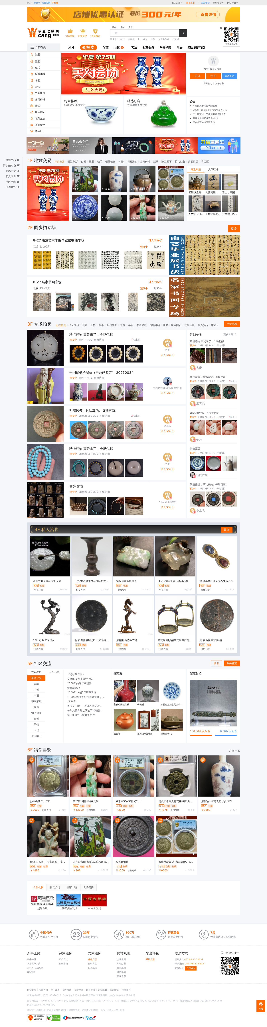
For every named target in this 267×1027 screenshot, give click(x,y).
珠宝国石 (166, 161)
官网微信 (126, 990)
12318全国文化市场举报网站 (129, 1000)
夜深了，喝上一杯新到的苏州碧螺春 (87, 705)
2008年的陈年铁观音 (79, 683)
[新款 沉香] (45, 500)
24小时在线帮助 (35, 967)
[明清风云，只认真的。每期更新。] (45, 424)
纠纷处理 (121, 963)
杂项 (130, 325)
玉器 (91, 161)
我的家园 (176, 2)
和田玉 (113, 39)
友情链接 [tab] (88, 887)
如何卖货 (92, 963)
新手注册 (31, 959)
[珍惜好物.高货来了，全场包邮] (45, 348)
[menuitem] (71, 47)
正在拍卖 (61, 325)
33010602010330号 (51, 1000)
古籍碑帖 (145, 161)
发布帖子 (219, 83)
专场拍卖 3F (13, 170)
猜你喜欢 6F (13, 187)
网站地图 (102, 990)
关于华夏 (55, 990)
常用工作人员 (33, 963)
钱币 (99, 161)
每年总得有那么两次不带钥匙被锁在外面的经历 (87, 710)
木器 (121, 161)
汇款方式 (63, 959)
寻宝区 (205, 161)
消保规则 (121, 976)
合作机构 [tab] (38, 887)
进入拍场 (154, 240)
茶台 (122, 39)
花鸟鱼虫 (180, 161)
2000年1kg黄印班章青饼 (81, 692)
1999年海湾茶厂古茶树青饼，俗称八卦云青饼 (87, 696)
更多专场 (228, 334)
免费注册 (46, 2)
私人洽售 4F (13, 176)
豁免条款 (67, 990)
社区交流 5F (13, 181)
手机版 (55, 2)
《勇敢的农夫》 (76, 674)
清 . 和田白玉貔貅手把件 (81, 714)
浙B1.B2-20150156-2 (166, 1000)
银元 (145, 39)
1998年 (71, 701)
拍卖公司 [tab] (55, 887)
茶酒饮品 (193, 161)
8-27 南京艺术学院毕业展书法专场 (58, 240)
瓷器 (83, 161)
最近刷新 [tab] (196, 169)
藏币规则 (121, 971)
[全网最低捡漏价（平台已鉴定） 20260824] (45, 386)
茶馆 (36, 724)
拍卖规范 (92, 967)
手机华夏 (150, 959)
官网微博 (114, 990)
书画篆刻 (132, 161)
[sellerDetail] (205, 2)
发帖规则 (31, 971)
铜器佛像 (110, 161)
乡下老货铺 (163, 39)
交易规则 (121, 959)
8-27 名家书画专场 (47, 282)
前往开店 (92, 959)
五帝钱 (175, 39)
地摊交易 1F (13, 160)
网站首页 (31, 990)
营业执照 (130, 995)
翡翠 (155, 161)
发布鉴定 (190, 2)
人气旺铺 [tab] (213, 169)
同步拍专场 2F (11, 165)
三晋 (153, 39)
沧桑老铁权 (73, 687)
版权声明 (43, 990)
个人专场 (74, 325)
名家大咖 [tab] (72, 887)
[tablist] (213, 169)
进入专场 (166, 354)
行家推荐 (59, 161)
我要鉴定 (207, 83)
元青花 (131, 39)
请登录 (37, 2)
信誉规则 (121, 967)
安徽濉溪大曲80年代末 (80, 678)
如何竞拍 (63, 963)
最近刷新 (73, 161)
